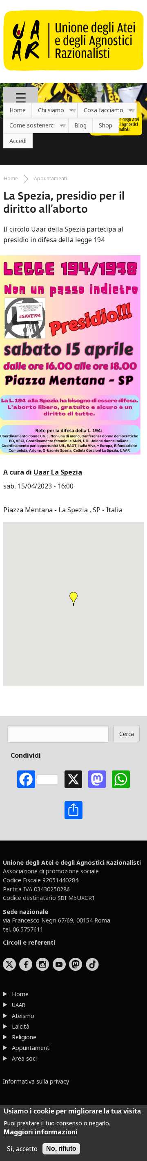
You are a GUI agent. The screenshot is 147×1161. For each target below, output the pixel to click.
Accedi (18, 141)
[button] (73, 598)
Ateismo (23, 1016)
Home (17, 110)
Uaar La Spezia (57, 472)
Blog (80, 125)
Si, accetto (22, 1148)
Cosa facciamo (100, 110)
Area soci (24, 1058)
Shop (105, 125)
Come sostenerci (29, 125)
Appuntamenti (50, 178)
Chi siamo (48, 110)
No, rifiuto (61, 1148)
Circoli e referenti (29, 942)
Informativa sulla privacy (36, 1081)
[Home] (73, 75)
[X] (73, 779)
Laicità (20, 1026)
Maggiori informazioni (41, 1131)
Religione (24, 1037)
